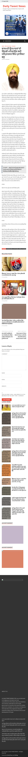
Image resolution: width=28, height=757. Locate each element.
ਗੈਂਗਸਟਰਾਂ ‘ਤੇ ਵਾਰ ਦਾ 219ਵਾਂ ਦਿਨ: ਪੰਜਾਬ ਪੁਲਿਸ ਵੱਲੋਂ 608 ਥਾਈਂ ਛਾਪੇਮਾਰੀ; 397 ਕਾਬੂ (19, 480)
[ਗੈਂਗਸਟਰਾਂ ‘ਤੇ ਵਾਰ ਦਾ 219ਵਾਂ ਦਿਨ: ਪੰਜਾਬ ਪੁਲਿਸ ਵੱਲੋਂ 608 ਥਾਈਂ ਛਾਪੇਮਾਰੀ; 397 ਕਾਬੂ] (6, 478)
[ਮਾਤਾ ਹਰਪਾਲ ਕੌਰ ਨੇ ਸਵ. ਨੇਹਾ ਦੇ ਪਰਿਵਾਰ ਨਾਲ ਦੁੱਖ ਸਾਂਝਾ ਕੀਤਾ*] (6, 405)
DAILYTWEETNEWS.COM (9, 698)
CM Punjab (15, 248)
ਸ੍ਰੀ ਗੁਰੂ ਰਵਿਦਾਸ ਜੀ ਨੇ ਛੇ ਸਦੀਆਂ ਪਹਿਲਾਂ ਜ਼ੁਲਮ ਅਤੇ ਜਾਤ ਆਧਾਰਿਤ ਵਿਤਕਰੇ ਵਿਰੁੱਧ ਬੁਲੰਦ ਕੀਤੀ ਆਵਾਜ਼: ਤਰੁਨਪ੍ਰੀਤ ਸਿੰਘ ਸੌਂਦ (19, 415)
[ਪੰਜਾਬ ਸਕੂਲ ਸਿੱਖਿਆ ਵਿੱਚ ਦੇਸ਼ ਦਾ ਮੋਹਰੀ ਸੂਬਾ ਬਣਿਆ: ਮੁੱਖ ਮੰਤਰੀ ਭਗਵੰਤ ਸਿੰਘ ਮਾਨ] (14, 295)
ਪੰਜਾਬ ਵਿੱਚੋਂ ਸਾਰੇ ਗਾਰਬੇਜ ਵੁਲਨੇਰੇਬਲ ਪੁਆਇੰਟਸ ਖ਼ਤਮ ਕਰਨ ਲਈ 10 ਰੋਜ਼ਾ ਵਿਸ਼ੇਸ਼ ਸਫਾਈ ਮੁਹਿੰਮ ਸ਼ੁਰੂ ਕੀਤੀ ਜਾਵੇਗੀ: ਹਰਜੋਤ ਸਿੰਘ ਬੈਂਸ (19, 467)
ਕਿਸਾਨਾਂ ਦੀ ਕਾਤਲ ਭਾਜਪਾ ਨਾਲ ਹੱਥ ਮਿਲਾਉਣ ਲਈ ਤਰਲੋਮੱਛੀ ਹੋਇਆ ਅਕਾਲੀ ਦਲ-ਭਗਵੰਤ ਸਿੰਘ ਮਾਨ (19, 429)
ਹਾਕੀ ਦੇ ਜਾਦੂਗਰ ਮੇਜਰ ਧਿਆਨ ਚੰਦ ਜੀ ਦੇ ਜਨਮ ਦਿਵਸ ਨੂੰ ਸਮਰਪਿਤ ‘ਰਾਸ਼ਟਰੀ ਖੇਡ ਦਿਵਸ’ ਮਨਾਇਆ (19, 499)
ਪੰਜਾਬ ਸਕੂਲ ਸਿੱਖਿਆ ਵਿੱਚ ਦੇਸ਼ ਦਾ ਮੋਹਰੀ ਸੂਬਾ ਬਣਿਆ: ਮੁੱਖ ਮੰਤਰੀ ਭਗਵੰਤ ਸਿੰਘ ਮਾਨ (13, 297)
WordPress (9, 755)
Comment (5, 354)
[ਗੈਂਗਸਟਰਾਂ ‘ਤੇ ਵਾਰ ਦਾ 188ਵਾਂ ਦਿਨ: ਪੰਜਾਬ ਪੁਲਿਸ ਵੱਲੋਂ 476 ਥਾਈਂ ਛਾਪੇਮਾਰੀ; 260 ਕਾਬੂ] (14, 272)
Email (3, 379)
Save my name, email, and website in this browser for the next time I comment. (13, 395)
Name (3, 373)
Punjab (24, 248)
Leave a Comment (5, 59)
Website (4, 386)
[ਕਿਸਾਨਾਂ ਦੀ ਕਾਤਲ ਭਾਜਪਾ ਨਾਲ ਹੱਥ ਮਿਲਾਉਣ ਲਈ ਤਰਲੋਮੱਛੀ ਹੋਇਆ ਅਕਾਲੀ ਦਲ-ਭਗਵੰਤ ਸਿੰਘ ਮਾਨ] (6, 427)
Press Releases (8, 46)
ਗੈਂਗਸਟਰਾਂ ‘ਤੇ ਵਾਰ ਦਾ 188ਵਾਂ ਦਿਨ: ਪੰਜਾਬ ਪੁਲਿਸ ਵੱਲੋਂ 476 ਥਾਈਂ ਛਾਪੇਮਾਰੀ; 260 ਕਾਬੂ (13, 274)
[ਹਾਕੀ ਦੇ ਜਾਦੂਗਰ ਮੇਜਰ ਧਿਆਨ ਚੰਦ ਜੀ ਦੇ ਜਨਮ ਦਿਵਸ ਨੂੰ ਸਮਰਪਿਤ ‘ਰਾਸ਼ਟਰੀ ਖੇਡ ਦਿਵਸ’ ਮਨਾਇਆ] (6, 497)
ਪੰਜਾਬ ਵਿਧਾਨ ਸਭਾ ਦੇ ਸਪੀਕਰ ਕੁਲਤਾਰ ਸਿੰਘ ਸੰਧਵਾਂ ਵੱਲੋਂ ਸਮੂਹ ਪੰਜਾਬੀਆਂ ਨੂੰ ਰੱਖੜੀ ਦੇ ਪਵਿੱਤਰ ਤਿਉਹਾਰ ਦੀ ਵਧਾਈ (18, 441)
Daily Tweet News (14, 6)
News (3, 46)
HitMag (16, 755)
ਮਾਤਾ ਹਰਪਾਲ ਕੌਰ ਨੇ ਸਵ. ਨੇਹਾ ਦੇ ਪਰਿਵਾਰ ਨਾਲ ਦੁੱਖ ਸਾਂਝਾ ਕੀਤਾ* (18, 406)
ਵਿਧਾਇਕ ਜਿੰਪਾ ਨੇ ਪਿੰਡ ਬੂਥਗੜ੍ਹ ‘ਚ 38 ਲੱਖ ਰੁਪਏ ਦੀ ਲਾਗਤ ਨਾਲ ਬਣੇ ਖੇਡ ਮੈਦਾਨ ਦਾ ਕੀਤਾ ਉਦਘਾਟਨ (19, 489)
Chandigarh (9, 248)
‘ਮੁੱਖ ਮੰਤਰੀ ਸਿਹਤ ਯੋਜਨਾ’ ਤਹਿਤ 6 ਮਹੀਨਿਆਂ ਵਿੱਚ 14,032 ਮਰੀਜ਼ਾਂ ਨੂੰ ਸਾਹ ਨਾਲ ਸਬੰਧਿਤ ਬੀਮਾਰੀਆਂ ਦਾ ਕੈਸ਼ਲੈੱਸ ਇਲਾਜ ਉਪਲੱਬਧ (13, 322)
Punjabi (13, 46)
